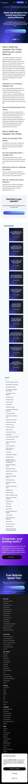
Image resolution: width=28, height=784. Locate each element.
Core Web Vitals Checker (8, 646)
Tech (4, 700)
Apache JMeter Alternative (8, 721)
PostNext (5, 751)
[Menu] (25, 2)
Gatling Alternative (6, 715)
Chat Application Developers (8, 678)
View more (5, 648)
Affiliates (5, 693)
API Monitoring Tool (7, 611)
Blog (4, 697)
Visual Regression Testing (8, 629)
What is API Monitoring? (8, 749)
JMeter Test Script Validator (9, 640)
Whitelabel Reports (7, 742)
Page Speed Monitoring (7, 601)
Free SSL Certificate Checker (9, 642)
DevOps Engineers (6, 662)
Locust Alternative (6, 717)
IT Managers (5, 666)
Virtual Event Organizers (8, 676)
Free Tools (5, 728)
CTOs (4, 672)
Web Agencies (6, 657)
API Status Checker (7, 644)
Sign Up (4, 691)
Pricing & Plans (6, 687)
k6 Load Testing (6, 607)
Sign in (4, 689)
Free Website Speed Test (8, 636)
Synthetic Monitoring (7, 627)
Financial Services (6, 680)
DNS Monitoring (6, 619)
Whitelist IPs (5, 740)
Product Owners (6, 660)
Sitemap (5, 704)
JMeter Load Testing (7, 605)
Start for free (20, 2)
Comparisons (5, 702)
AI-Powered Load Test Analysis (9, 623)
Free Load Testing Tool (7, 638)
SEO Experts (5, 653)
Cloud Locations (6, 745)
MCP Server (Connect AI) (8, 625)
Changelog (5, 736)
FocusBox (5, 753)
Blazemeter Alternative (7, 709)
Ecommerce (5, 664)
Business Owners (6, 674)
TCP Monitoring (6, 621)
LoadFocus (4, 94)
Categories (6, 7)
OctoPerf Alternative (7, 713)
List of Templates (6, 732)
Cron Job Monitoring (7, 617)
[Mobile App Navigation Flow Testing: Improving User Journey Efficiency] (13, 39)
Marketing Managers (7, 670)
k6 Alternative (6, 711)
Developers (5, 655)
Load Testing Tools (7, 738)
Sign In (14, 2)
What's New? (5, 734)
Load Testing (5, 603)
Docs (4, 695)
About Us (5, 747)
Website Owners (6, 668)
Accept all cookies (15, 768)
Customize (14, 773)
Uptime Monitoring (7, 613)
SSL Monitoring (6, 615)
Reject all (14, 778)
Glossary (5, 730)
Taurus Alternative (6, 719)
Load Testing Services (7, 609)
